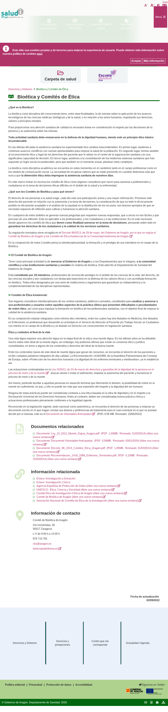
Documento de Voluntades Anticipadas (68, 414)
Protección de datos (58, 684)
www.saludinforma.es (45, 548)
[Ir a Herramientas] (157, 702)
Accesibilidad (83, 684)
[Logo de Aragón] (134, 693)
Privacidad (35, 684)
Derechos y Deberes (20, 89)
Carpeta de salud (60, 79)
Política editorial (15, 684)
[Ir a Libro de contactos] (151, 702)
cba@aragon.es (42, 543)
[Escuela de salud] (107, 75)
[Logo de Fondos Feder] (154, 693)
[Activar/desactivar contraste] (158, 5)
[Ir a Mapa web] (163, 702)
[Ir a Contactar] (145, 702)
